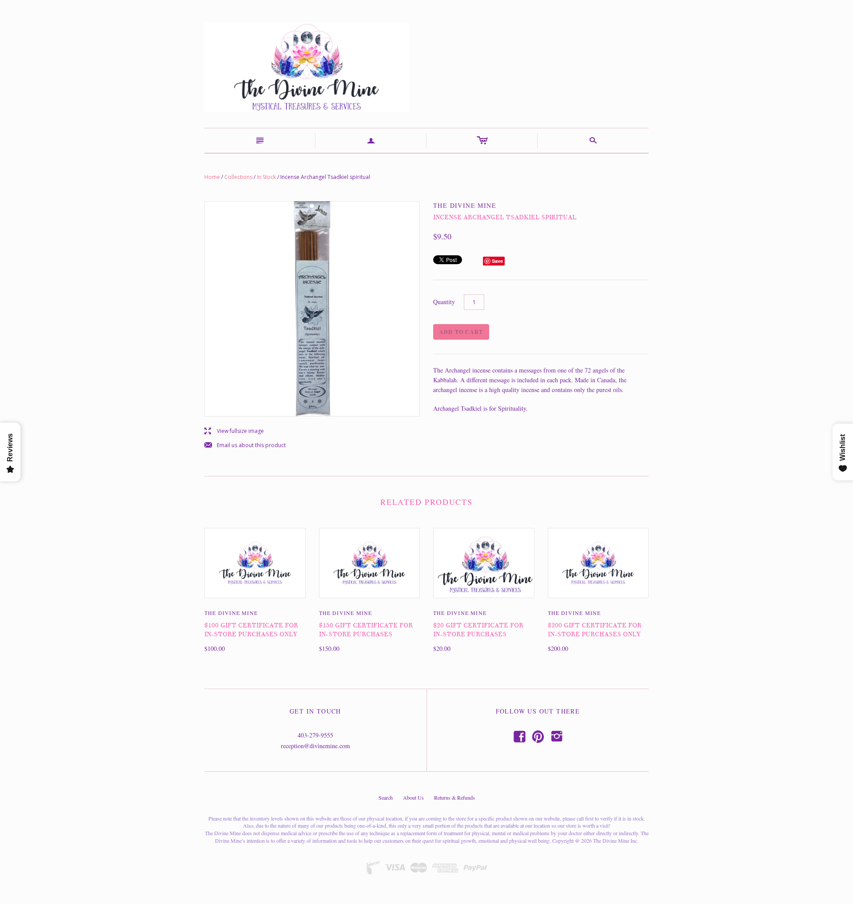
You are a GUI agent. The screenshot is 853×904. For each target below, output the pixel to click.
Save (497, 261)
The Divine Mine (231, 612)
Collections (238, 177)
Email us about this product (245, 445)
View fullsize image (234, 431)
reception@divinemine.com (315, 745)
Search (386, 797)
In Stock (266, 177)
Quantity (444, 301)
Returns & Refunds (454, 797)
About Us (413, 797)
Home (212, 177)
